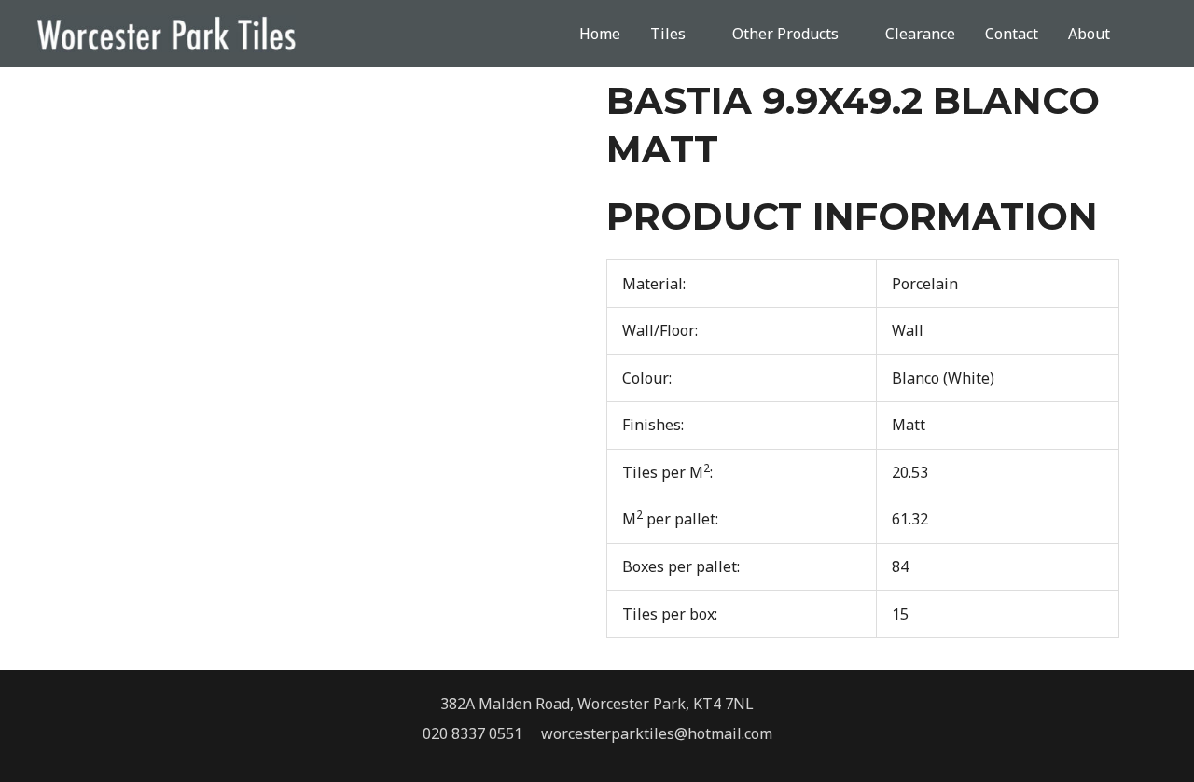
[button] (1150, 34)
